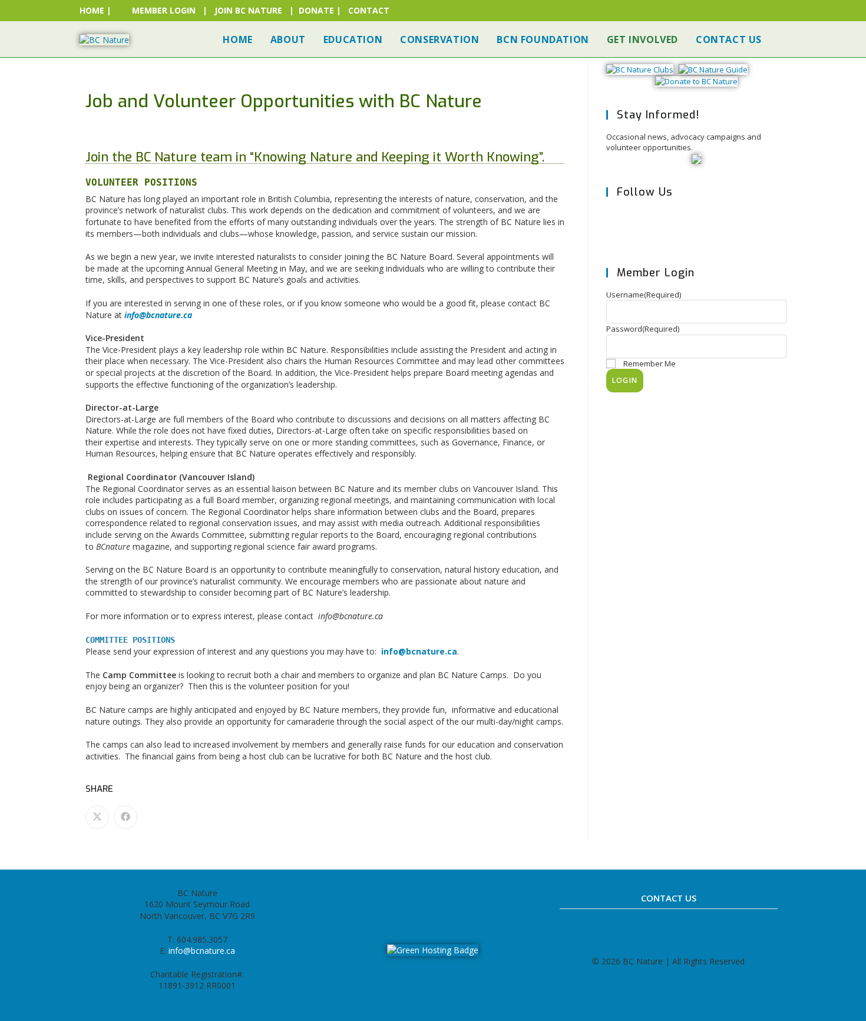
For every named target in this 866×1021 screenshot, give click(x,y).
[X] (624, 226)
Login (624, 380)
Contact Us (668, 898)
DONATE (316, 10)
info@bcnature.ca (419, 651)
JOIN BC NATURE (248, 10)
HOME (92, 10)
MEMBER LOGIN (164, 10)
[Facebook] (660, 226)
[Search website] (783, 39)
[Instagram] (696, 226)
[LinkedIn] (446, 898)
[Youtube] (471, 898)
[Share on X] (97, 817)
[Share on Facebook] (125, 817)
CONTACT (368, 10)
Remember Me (649, 363)
